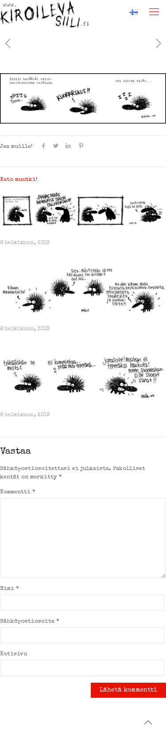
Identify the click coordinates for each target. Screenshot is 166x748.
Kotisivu (13, 654)
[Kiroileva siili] (44, 11)
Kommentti (17, 492)
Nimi (9, 589)
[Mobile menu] (154, 13)
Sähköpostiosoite (29, 621)
